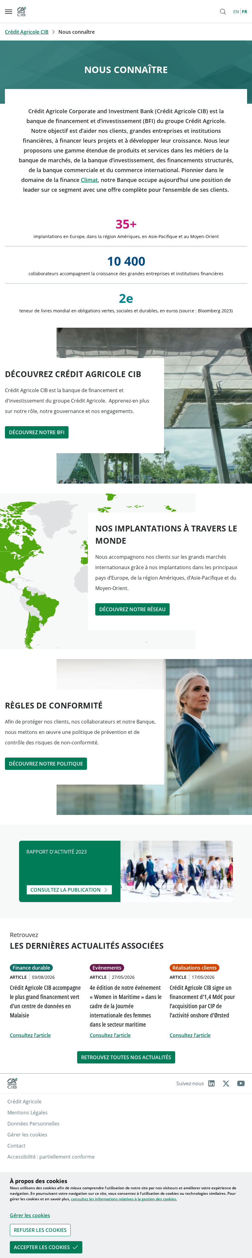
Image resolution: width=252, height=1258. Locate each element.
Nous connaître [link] (76, 32)
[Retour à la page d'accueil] (21, 11)
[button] (126, 1230)
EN (236, 11)
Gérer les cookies (30, 1215)
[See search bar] (223, 12)
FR (244, 11)
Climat (89, 179)
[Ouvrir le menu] (8, 11)
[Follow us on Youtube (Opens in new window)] (241, 1083)
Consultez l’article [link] (30, 1035)
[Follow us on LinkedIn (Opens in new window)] (211, 1083)
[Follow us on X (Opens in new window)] (226, 1083)
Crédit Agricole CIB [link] (27, 32)
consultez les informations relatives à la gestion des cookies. (124, 1199)
